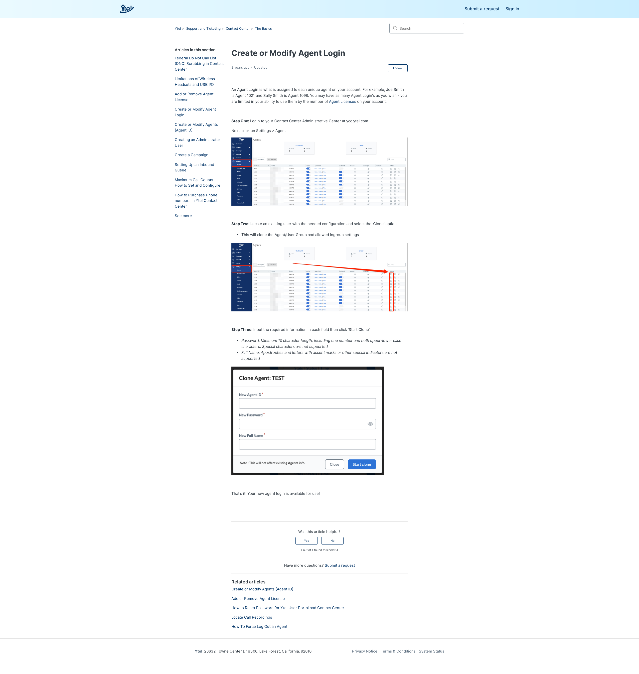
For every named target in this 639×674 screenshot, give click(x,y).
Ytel (178, 28)
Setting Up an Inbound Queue (194, 167)
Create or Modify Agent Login (195, 112)
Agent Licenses (342, 101)
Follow (397, 68)
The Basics (263, 28)
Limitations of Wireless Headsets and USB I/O (195, 81)
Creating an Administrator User (197, 142)
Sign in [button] (512, 8)
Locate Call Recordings (251, 617)
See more (183, 215)
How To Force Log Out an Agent (259, 626)
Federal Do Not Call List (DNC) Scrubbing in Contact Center (199, 64)
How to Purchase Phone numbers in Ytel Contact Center (196, 201)
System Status (431, 651)
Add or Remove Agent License (194, 97)
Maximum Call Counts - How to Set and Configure (197, 182)
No (332, 540)
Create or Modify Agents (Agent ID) (196, 127)
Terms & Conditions (398, 651)
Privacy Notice (364, 651)
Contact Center (238, 28)
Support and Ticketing (203, 28)
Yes (306, 540)
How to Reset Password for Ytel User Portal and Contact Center (287, 607)
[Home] (127, 8)
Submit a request (482, 8)
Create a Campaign (191, 154)
